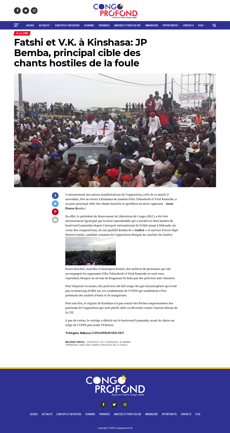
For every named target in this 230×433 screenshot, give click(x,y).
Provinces (104, 25)
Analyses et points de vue (127, 25)
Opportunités (170, 25)
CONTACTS (188, 25)
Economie (89, 25)
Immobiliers (151, 25)
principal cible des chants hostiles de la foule (97, 345)
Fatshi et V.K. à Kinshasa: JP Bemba (109, 342)
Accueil (30, 25)
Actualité (44, 25)
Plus (200, 25)
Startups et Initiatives (67, 25)
